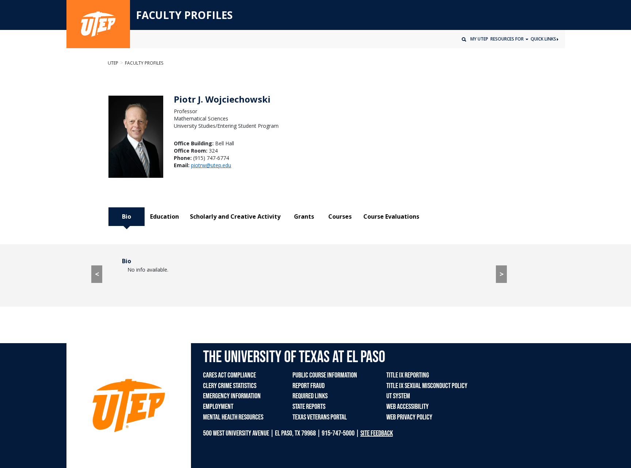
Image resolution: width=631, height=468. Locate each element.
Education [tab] (164, 216)
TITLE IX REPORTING (407, 375)
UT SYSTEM (398, 396)
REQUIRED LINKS (310, 396)
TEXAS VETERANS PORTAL (319, 417)
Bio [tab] (126, 216)
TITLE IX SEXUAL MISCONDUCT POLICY (426, 385)
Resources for (507, 39)
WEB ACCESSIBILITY (407, 406)
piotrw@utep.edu (211, 165)
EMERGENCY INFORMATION (232, 396)
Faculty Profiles (144, 63)
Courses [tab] (340, 216)
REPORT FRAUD (308, 385)
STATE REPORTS (308, 406)
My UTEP (479, 39)
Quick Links (543, 39)
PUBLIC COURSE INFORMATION (324, 375)
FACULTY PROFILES (184, 15)
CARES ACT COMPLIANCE (229, 375)
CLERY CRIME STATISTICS (229, 385)
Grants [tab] (304, 216)
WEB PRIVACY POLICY (409, 417)
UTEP (113, 63)
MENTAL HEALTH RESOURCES (233, 417)
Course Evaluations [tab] (391, 216)
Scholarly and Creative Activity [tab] (235, 216)
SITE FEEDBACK (376, 433)
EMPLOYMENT (218, 406)
